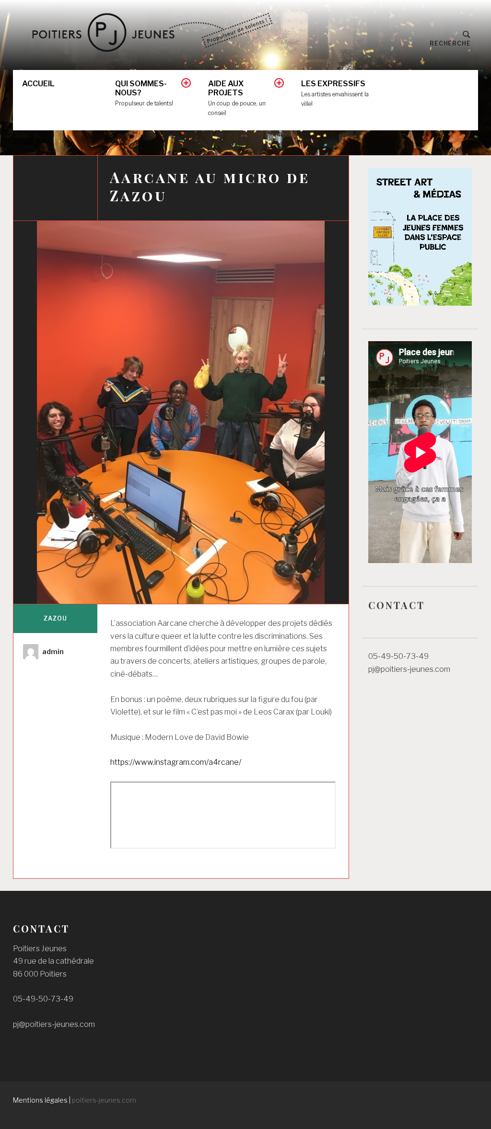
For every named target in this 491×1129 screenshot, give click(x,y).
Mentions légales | (42, 1100)
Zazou (55, 618)
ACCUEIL (38, 83)
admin (53, 651)
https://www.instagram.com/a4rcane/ (175, 762)
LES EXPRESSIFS (335, 93)
